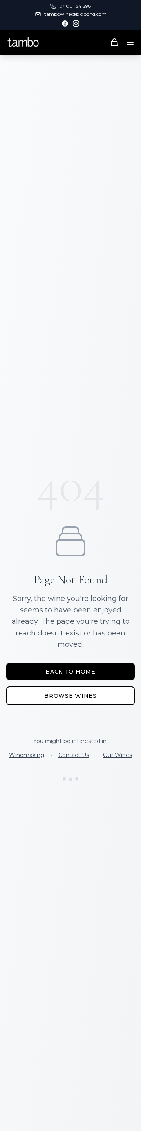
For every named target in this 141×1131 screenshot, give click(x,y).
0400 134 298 (75, 6)
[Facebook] (65, 23)
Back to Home (70, 671)
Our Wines (117, 755)
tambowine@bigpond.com (75, 14)
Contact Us (73, 755)
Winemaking (26, 755)
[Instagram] (76, 23)
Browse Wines (70, 695)
